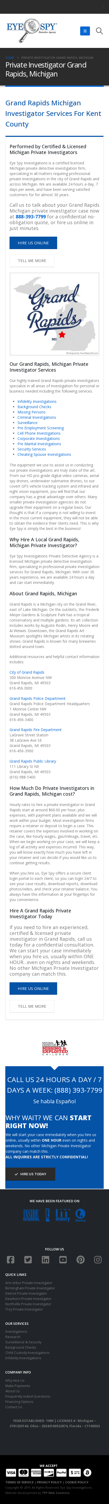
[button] (85, 30)
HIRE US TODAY (33, 1174)
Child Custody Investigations (27, 1352)
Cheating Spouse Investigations (44, 454)
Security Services (31, 449)
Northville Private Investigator (28, 1304)
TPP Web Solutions (55, 1493)
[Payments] (48, 1470)
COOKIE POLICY (76, 1482)
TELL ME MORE (32, 260)
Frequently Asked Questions (27, 1396)
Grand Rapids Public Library (33, 761)
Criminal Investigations (36, 417)
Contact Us (13, 1407)
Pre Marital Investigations (39, 443)
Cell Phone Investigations (39, 433)
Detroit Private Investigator (26, 1293)
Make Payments (17, 1386)
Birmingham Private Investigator (30, 1288)
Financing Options (19, 1401)
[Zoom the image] (54, 1041)
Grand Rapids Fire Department (36, 729)
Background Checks (34, 406)
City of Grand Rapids (27, 672)
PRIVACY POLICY (49, 1482)
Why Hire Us (15, 1380)
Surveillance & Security (23, 1342)
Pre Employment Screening (40, 427)
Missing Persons (31, 412)
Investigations (16, 1331)
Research (12, 1337)
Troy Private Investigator (24, 1309)
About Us (12, 1391)
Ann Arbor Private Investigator (28, 1283)
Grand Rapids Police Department (38, 698)
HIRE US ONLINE (33, 242)
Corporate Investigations (38, 438)
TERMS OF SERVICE (19, 1482)
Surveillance (27, 422)
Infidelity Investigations (37, 401)
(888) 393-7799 (78, 1090)
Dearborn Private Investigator (28, 1298)
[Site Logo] (31, 31)
